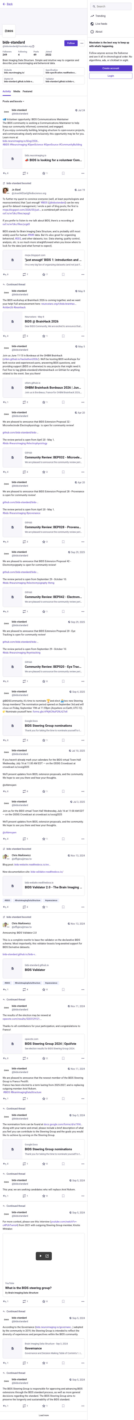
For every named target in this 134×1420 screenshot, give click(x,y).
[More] (83, 173)
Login (111, 75)
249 (5, 54)
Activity (7, 91)
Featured (27, 91)
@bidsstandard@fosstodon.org (17, 46)
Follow (71, 43)
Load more (44, 1415)
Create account (110, 68)
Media (16, 91)
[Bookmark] (63, 173)
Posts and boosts (12, 101)
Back (10, 4)
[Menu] (82, 43)
